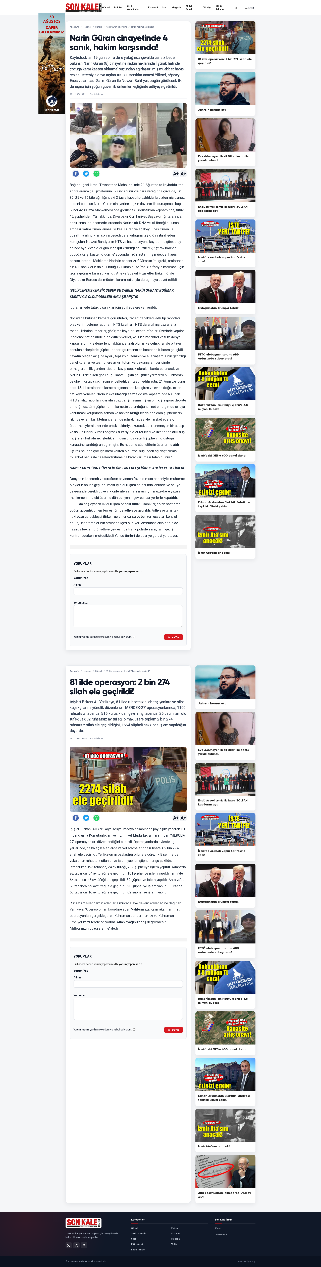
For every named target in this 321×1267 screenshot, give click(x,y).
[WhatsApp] (69, 1245)
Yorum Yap (173, 637)
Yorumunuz (81, 602)
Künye (218, 1228)
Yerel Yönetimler (133, 8)
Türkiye (207, 7)
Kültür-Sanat (189, 8)
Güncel (106, 7)
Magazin (176, 7)
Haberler (87, 27)
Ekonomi (153, 7)
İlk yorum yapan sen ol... (130, 571)
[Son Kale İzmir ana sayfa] (83, 1223)
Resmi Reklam (220, 8)
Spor (164, 7)
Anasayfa (74, 27)
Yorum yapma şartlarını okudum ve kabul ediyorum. (103, 636)
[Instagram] (76, 1245)
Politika (118, 7)
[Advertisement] (269, 63)
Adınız (77, 584)
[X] (84, 1245)
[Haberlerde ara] (236, 8)
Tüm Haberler (221, 1234)
